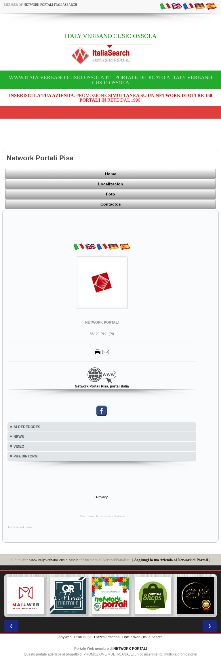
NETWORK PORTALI (130, 649)
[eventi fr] (188, 6)
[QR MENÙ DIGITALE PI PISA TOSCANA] (68, 595)
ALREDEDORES (27, 427)
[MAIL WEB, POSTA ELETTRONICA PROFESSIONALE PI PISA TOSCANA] (25, 595)
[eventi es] (211, 6)
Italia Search (153, 637)
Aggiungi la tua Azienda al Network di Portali (171, 560)
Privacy (102, 497)
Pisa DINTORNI (26, 456)
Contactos (110, 204)
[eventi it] (165, 6)
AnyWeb (65, 637)
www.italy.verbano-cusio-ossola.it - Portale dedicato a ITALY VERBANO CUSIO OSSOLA (110, 80)
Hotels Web (131, 637)
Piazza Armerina (107, 637)
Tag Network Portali (20, 527)
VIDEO (19, 446)
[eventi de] (199, 6)
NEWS (19, 437)
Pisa (77, 637)
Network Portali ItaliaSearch (50, 4)
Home (110, 174)
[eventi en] (176, 6)
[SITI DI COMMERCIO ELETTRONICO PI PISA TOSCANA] (153, 595)
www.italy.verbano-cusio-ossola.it (55, 560)
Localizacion (110, 184)
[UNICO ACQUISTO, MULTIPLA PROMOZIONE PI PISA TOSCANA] (110, 595)
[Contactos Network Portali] (102, 352)
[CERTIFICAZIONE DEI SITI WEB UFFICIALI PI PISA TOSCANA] (195, 595)
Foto (110, 194)
